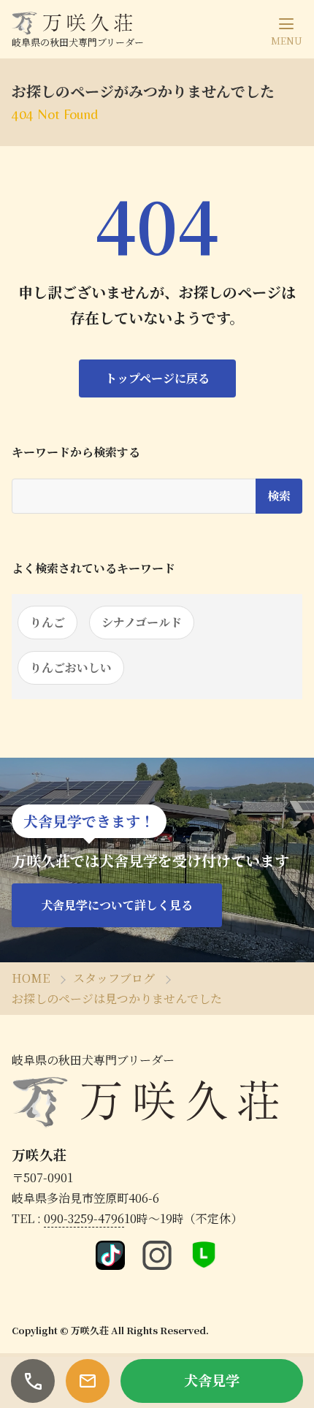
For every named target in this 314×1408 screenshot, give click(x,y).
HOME (31, 978)
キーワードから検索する (76, 452)
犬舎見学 (212, 1380)
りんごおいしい (71, 667)
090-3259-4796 (84, 1218)
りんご (47, 622)
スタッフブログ (114, 978)
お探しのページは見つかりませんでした (117, 998)
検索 (279, 495)
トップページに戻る (157, 378)
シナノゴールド (142, 622)
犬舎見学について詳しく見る (117, 905)
